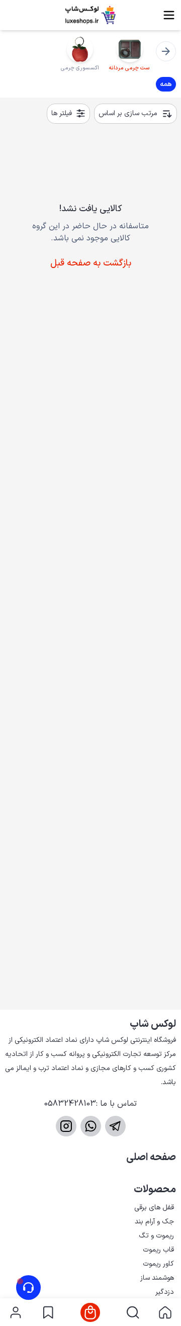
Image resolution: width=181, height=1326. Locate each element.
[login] (15, 1312)
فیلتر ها (61, 113)
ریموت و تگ (156, 1235)
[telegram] (115, 1126)
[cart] (90, 1312)
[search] (133, 1312)
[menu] (169, 15)
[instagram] (66, 1126)
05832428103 (70, 1104)
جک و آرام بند (154, 1221)
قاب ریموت (158, 1250)
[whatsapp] (90, 1126)
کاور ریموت (158, 1264)
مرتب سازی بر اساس (128, 113)
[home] (165, 1312)
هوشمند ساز (157, 1278)
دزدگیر (164, 1292)
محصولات (155, 1190)
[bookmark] (48, 1312)
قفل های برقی (154, 1207)
